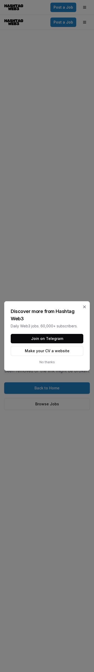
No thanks (47, 362)
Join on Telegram (47, 338)
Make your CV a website (47, 351)
